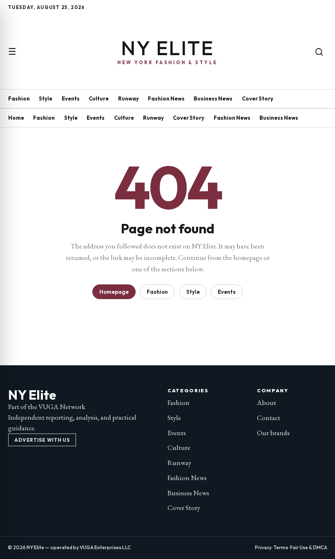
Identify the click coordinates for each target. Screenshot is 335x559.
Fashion (19, 98)
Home (16, 117)
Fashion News (166, 98)
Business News (213, 98)
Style (45, 98)
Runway (128, 98)
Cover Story (257, 98)
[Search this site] (319, 52)
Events (71, 98)
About (266, 402)
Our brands (273, 432)
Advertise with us (41, 440)
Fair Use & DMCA (308, 547)
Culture (99, 98)
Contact (268, 417)
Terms (281, 547)
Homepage (114, 291)
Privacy (263, 547)
